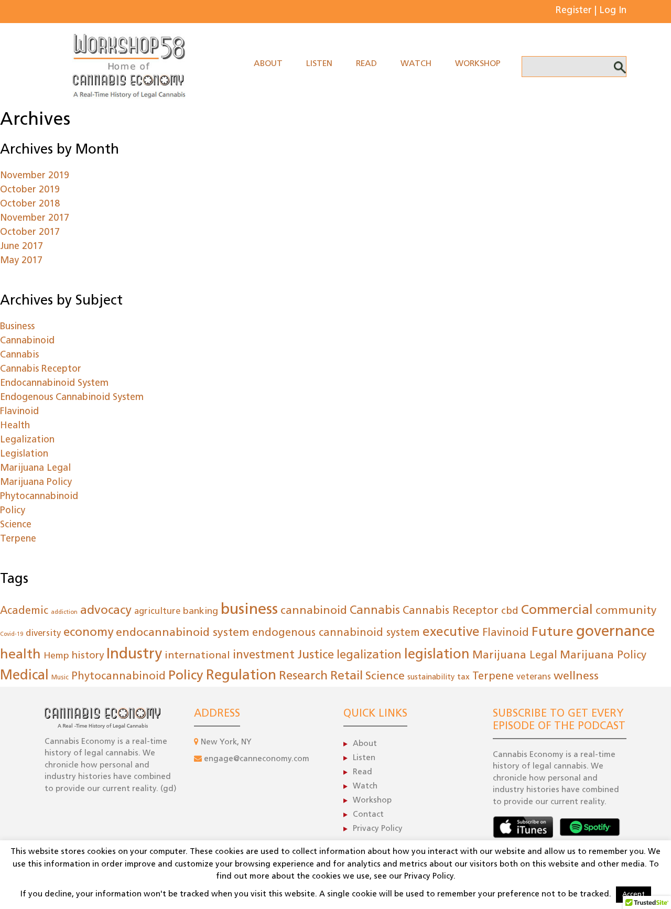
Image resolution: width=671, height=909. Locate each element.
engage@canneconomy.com (256, 759)
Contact (368, 815)
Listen (319, 64)
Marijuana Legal (35, 468)
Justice (315, 656)
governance (615, 632)
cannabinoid (313, 610)
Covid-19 (11, 634)
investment (264, 656)
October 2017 (30, 232)
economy (88, 633)
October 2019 (30, 190)
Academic (24, 611)
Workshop (478, 64)
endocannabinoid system (183, 633)
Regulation (241, 676)
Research (303, 676)
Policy (12, 511)
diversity (43, 633)
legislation (437, 655)
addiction (64, 612)
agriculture (157, 611)
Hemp (56, 656)
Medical (24, 676)
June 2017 (21, 247)
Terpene (18, 539)
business (249, 610)
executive (451, 632)
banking (200, 611)
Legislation (24, 454)
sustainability (430, 677)
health (20, 655)
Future (552, 632)
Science (15, 525)
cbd (509, 611)
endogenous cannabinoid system (336, 633)
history (88, 656)
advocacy (106, 611)
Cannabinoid (27, 341)
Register (574, 11)
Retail (346, 676)
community (626, 610)
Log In (612, 11)
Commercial (557, 610)
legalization (369, 655)
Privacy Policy (378, 829)
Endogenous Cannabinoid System (72, 398)
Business (17, 327)
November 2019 (34, 176)
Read (366, 64)
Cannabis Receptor (40, 369)
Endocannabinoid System (54, 383)
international (197, 656)
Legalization (27, 440)
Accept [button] (633, 894)
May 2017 (21, 261)
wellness (576, 676)
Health (15, 426)
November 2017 (34, 218)
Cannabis (19, 355)
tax (463, 677)
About (268, 64)
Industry (134, 654)
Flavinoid (19, 412)
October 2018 (30, 204)
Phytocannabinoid (39, 497)
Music (60, 678)
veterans (533, 677)
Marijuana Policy (36, 483)
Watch (416, 64)
